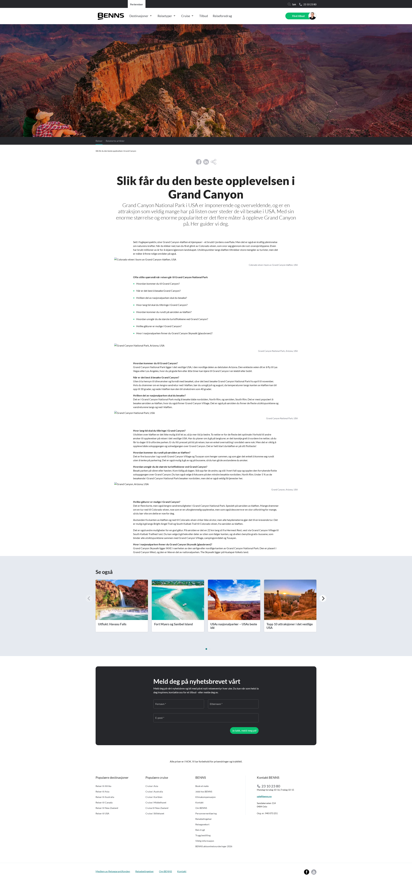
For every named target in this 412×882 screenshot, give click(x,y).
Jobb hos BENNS (203, 791)
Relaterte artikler (115, 140)
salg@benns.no (264, 796)
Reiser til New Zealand (107, 808)
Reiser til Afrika (103, 786)
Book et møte (202, 786)
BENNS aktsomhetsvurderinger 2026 (213, 846)
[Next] (322, 598)
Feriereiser (136, 4)
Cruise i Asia (151, 786)
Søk (294, 4)
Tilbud (203, 16)
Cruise (185, 16)
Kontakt (199, 802)
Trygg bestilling (203, 835)
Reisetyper (165, 16)
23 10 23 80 (309, 4)
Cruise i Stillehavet (154, 813)
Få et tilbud (298, 16)
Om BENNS (201, 808)
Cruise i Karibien (153, 797)
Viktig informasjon (204, 840)
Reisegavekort (202, 824)
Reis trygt (200, 829)
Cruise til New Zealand (156, 808)
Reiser (99, 140)
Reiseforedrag (222, 16)
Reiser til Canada (104, 802)
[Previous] (89, 598)
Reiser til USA (102, 813)
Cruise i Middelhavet (155, 802)
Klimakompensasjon (205, 797)
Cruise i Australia (154, 791)
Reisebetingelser (203, 819)
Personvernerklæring (206, 813)
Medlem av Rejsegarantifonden (113, 871)
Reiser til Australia (105, 797)
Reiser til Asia (102, 791)
